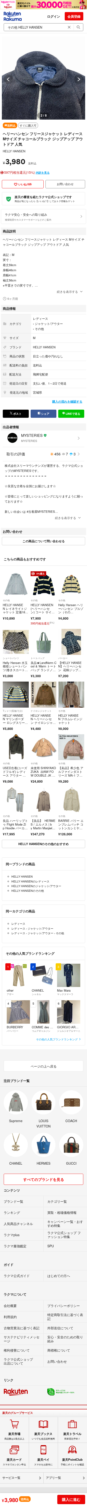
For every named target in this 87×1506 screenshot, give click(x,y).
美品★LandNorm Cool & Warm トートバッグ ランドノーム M (43, 668)
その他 (39, 329)
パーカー (63, 658)
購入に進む (71, 1499)
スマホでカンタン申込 (14, 1462)
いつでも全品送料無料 (43, 1436)
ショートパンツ (11, 658)
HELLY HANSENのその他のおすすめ (43, 844)
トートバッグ (38, 658)
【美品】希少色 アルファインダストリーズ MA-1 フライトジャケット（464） (71, 775)
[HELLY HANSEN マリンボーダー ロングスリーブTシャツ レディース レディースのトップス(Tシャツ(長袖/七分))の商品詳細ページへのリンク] (16, 695)
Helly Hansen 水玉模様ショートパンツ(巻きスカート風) (15, 668)
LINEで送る (72, 414)
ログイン (53, 16)
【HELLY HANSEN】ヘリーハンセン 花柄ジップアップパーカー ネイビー (70, 669)
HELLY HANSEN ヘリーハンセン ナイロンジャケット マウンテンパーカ (43, 722)
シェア (44, 414)
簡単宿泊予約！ (72, 1436)
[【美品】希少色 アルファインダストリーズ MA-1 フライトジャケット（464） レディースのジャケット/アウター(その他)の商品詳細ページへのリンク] (71, 747)
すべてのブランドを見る (43, 1179)
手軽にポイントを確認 (72, 1462)
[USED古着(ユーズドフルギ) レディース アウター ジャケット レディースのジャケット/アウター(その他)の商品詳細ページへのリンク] (16, 747)
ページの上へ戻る (44, 1066)
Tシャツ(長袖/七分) (13, 710)
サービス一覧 (11, 1478)
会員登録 (74, 16)
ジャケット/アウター (49, 323)
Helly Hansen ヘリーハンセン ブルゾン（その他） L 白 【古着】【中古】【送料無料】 (71, 614)
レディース (40, 318)
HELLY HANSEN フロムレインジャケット (70, 719)
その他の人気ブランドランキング (57, 1039)
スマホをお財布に (43, 1462)
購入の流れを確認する (67, 401)
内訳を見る (43, 172)
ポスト (17, 414)
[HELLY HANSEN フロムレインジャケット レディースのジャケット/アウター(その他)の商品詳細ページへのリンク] (71, 695)
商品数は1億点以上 (14, 1436)
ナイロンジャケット (41, 710)
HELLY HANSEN (14, 151)
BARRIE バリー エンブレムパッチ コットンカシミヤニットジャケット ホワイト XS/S (71, 827)
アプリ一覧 (53, 1478)
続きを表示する (67, 291)
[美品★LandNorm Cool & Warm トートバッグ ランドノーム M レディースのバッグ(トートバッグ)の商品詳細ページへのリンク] (44, 642)
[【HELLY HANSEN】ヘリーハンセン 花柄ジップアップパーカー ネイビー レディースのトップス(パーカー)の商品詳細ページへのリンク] (71, 642)
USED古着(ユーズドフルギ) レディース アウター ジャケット (15, 773)
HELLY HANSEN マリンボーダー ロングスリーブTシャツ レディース (15, 722)
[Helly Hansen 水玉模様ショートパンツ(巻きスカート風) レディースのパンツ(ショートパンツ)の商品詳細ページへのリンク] (16, 642)
